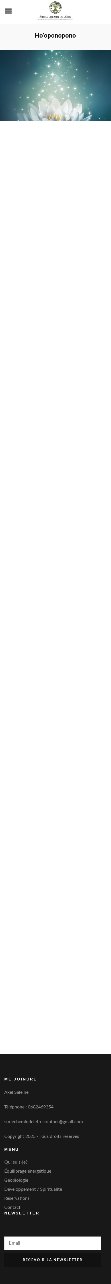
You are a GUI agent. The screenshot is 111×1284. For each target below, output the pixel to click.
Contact (12, 1207)
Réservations (17, 1198)
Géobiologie (16, 1180)
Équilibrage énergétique (27, 1171)
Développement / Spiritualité (33, 1189)
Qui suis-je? (16, 1162)
